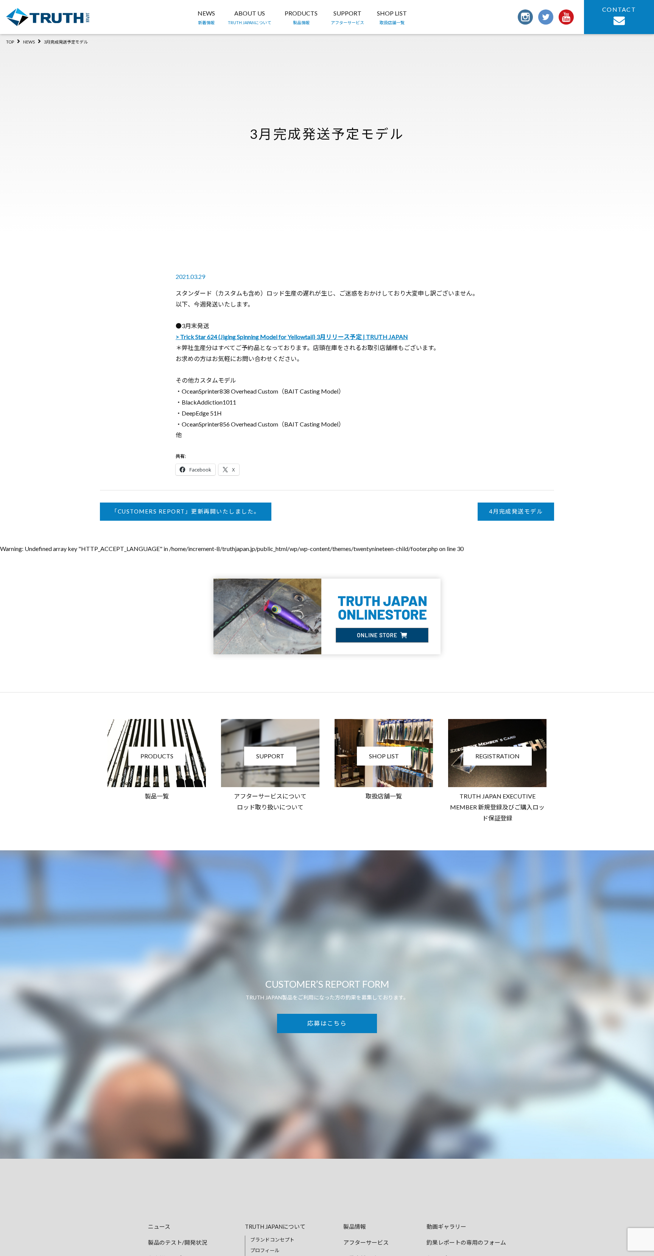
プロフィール (265, 1250)
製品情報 (354, 1226)
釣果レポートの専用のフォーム (466, 1242)
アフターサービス (366, 1242)
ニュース (159, 1226)
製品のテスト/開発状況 (177, 1242)
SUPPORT (347, 17)
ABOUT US (249, 17)
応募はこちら (327, 1023)
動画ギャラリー (446, 1226)
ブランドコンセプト (272, 1240)
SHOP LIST (392, 17)
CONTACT (619, 9)
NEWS (206, 17)
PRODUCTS (301, 17)
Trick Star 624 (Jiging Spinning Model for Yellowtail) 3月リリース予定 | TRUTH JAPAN (294, 336)
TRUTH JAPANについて (275, 1226)
